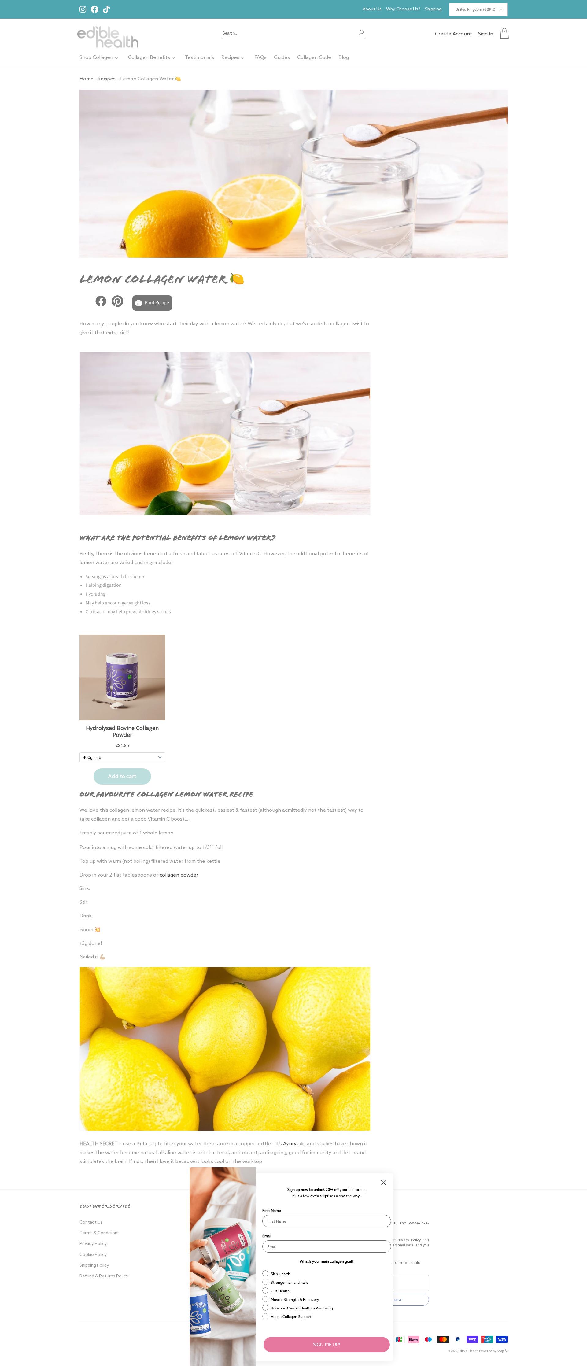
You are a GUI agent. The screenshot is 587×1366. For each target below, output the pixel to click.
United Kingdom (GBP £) (475, 9)
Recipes (230, 58)
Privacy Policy (93, 1243)
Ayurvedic (294, 1144)
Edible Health (468, 1351)
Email (266, 1236)
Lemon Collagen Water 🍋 (150, 79)
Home (86, 79)
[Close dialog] (383, 1182)
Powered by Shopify (493, 1351)
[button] (504, 33)
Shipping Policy (94, 1265)
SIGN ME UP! (326, 1344)
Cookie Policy (93, 1254)
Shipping (433, 9)
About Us (372, 9)
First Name (271, 1210)
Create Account (453, 34)
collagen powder (179, 875)
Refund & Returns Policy (103, 1276)
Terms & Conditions (99, 1233)
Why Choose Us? (403, 9)
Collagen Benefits (149, 58)
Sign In (485, 34)
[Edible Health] (107, 33)
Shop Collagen (96, 58)
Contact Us (91, 1222)
